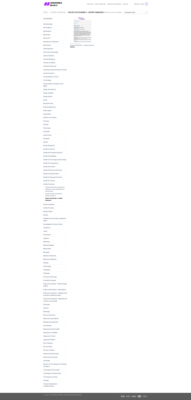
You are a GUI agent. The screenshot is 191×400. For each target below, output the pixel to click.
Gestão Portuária (48, 208)
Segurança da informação (51, 329)
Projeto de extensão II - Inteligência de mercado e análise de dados (55, 294)
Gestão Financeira (58, 12)
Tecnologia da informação (51, 370)
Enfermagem (47, 110)
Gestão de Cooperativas (50, 163)
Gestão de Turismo (49, 180)
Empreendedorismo (49, 107)
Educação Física (48, 103)
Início (45, 12)
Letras (45, 231)
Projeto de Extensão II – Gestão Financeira (82, 45)
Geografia (46, 138)
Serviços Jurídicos (49, 350)
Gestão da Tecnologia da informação (54, 159)
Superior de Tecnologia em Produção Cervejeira (54, 365)
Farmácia (46, 121)
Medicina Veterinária (49, 256)
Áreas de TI (46, 38)
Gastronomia (47, 135)
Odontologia (47, 266)
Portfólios (90, 4)
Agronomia (46, 34)
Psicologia (46, 304)
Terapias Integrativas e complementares (50, 385)
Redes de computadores (51, 318)
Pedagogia (46, 270)
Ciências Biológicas (49, 59)
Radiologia (46, 311)
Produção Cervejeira (49, 280)
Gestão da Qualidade (49, 156)
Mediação (46, 252)
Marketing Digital (48, 245)
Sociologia (46, 360)
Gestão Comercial (48, 149)
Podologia (46, 273)
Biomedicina (47, 45)
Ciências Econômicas (49, 66)
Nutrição (46, 263)
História (45, 215)
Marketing (46, 242)
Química (45, 308)
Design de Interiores (49, 89)
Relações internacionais (50, 322)
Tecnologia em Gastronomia (52, 373)
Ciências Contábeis (49, 62)
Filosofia (45, 124)
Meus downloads (100, 4)
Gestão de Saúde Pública (51, 173)
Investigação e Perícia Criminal (52, 224)
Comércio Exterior (48, 73)
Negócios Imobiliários (50, 259)
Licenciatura (47, 234)
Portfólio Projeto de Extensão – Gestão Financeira (54, 194)
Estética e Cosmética (49, 117)
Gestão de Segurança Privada (52, 177)
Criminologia (47, 80)
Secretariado (47, 325)
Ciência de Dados (48, 56)
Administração (48, 24)
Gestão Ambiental (49, 145)
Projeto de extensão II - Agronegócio (54, 289)
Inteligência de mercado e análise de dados (54, 219)
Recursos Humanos (49, 315)
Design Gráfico (47, 96)
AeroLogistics (47, 27)
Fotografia (46, 131)
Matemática (47, 248)
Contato (125, 4)
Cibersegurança (48, 48)
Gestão (45, 142)
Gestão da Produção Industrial (52, 152)
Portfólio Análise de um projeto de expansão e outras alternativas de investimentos (55, 189)
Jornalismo (46, 228)
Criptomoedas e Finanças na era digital (53, 85)
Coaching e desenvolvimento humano (55, 70)
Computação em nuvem (50, 76)
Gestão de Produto (49, 166)
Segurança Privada (49, 336)
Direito (45, 100)
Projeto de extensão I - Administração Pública (55, 285)
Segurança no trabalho (50, 332)
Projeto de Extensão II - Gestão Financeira (53, 199)
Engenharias (47, 114)
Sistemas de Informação (51, 353)
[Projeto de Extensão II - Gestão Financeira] (82, 30)
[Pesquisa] (130, 4)
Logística (46, 238)
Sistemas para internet (50, 357)
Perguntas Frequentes (114, 4)
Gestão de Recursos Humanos (52, 170)
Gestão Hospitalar (48, 204)
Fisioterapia (47, 128)
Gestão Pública (48, 211)
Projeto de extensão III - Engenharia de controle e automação (55, 300)
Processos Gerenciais (50, 277)
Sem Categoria (48, 343)
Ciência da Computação (50, 52)
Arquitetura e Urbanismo (51, 41)
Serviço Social (47, 346)
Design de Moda (48, 93)
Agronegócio (47, 31)
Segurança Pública (49, 339)
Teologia (46, 380)
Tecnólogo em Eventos (50, 377)
